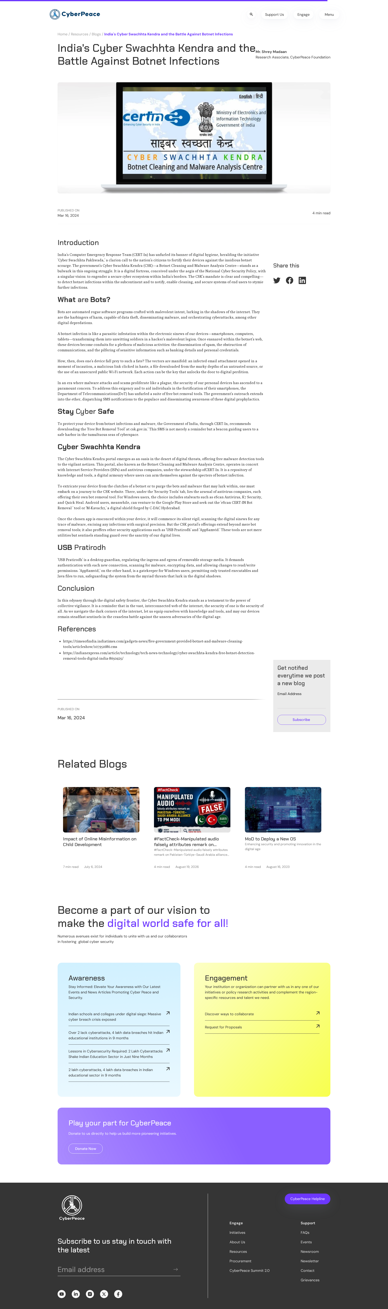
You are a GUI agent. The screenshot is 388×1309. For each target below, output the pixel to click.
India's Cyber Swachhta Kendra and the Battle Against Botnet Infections (168, 34)
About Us (237, 1242)
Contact (307, 1270)
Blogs (96, 34)
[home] (74, 14)
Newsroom (310, 1251)
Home (62, 34)
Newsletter (310, 1261)
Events (306, 1242)
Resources (79, 34)
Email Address (289, 693)
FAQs (305, 1232)
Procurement (240, 1261)
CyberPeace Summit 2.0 (250, 1270)
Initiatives (237, 1232)
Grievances (310, 1280)
